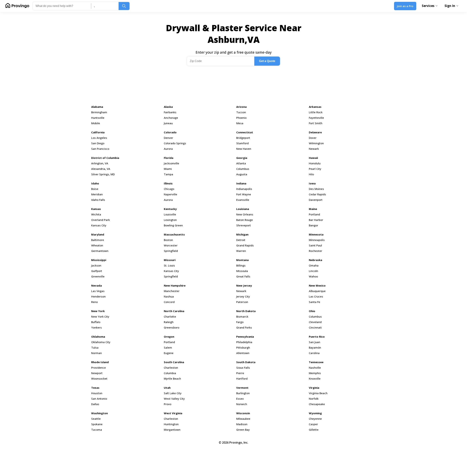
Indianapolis (244, 189)
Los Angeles (99, 138)
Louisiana (242, 209)
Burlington (243, 393)
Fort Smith (315, 123)
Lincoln (313, 271)
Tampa (168, 174)
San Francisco (100, 148)
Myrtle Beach (172, 378)
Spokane (97, 424)
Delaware (315, 132)
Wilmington (316, 143)
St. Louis (169, 265)
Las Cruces (316, 296)
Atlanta (241, 163)
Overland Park (100, 220)
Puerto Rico (317, 336)
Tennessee (316, 362)
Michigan (242, 234)
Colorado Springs (175, 143)
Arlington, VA (99, 163)
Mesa (239, 123)
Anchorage (171, 117)
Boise (94, 189)
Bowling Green (173, 225)
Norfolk (314, 398)
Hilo (311, 174)
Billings (241, 265)
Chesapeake (317, 404)
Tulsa (95, 347)
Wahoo (313, 276)
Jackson (96, 265)
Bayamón (315, 347)
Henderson (98, 296)
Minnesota (316, 234)
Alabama (97, 107)
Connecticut (244, 132)
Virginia (314, 387)
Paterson (242, 302)
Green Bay (243, 429)
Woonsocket (99, 378)
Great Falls (243, 276)
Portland (314, 214)
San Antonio (99, 398)
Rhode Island (100, 362)
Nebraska (315, 260)
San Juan (314, 342)
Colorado (170, 132)
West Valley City (174, 398)
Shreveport (243, 225)
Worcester (170, 245)
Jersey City (243, 296)
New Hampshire (175, 285)
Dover (313, 138)
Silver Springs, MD (103, 174)
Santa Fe (314, 302)
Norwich (241, 404)
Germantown (99, 251)
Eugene (168, 353)
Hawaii (313, 158)
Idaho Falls (98, 200)
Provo (167, 404)
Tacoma (96, 429)
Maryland (97, 234)
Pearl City (315, 169)
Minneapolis (317, 240)
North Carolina (174, 311)
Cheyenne (315, 418)
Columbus (242, 169)
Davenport (316, 200)
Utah (167, 387)
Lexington (170, 220)
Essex (240, 398)
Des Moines (316, 189)
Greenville (98, 276)
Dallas (95, 404)
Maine (313, 209)
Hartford (242, 378)
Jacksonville (171, 163)
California (98, 132)
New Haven (243, 148)
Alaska (168, 107)
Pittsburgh (243, 347)
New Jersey (244, 285)
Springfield (171, 251)
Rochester (315, 251)
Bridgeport (243, 138)
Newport (97, 373)
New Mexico (317, 285)
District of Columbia (105, 158)
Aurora (168, 148)
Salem (168, 347)
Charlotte (170, 316)
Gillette (314, 429)
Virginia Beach (318, 393)
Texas (95, 387)
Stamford (242, 143)
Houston (96, 393)
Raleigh (168, 322)
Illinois (168, 183)
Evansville (242, 200)
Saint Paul (315, 245)
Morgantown (172, 429)
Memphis (315, 373)
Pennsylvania (245, 336)
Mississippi (98, 260)
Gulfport (96, 271)
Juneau (168, 123)
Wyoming (315, 413)
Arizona (241, 107)
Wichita (96, 214)
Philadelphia (244, 342)
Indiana (241, 183)
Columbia (170, 373)
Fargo (240, 322)
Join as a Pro (405, 6)
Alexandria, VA (100, 169)
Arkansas (315, 107)
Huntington (171, 424)
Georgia (241, 158)
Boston (168, 240)
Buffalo (95, 322)
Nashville (315, 367)
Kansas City (98, 225)
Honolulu (315, 163)
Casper (313, 424)
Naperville (170, 194)
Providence (98, 367)
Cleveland (315, 322)
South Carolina (174, 362)
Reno (94, 302)
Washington (99, 413)
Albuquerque (317, 291)
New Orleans (244, 214)
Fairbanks (170, 112)
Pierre (240, 373)
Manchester (172, 291)
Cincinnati (315, 327)
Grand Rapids (245, 245)
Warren (241, 251)
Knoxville (315, 378)
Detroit (240, 240)
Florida (168, 158)
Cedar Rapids (317, 194)
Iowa (312, 183)
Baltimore (97, 240)
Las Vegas (98, 291)
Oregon (169, 336)
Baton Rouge (244, 220)
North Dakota (246, 311)
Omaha (314, 265)
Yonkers (96, 327)
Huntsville (97, 117)
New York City (100, 316)
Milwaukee (243, 418)
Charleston (171, 367)
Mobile (95, 123)
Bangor (313, 225)
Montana (242, 260)
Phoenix (241, 117)
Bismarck (242, 316)
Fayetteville (316, 117)
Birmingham (99, 112)
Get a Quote (267, 61)
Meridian (97, 194)
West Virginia (173, 413)
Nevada (96, 285)
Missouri (169, 260)
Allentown (242, 353)
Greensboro (171, 327)
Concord (169, 302)
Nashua (169, 296)
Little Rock (316, 112)
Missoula (242, 271)
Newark (314, 148)
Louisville (170, 214)
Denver (168, 138)
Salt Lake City (173, 393)
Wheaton (97, 245)
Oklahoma (98, 336)
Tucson (241, 112)
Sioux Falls (243, 367)
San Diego (97, 143)
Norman (96, 353)
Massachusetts (174, 234)
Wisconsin (243, 413)
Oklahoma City (100, 342)
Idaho (95, 183)
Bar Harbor (316, 220)
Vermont (242, 387)
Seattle (96, 418)
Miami (168, 169)
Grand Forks (244, 327)
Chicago (169, 189)
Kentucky (170, 209)
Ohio (312, 311)
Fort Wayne (243, 194)
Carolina (314, 353)
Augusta (241, 174)
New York (98, 311)
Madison (241, 424)
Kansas (96, 209)
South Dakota (245, 362)
